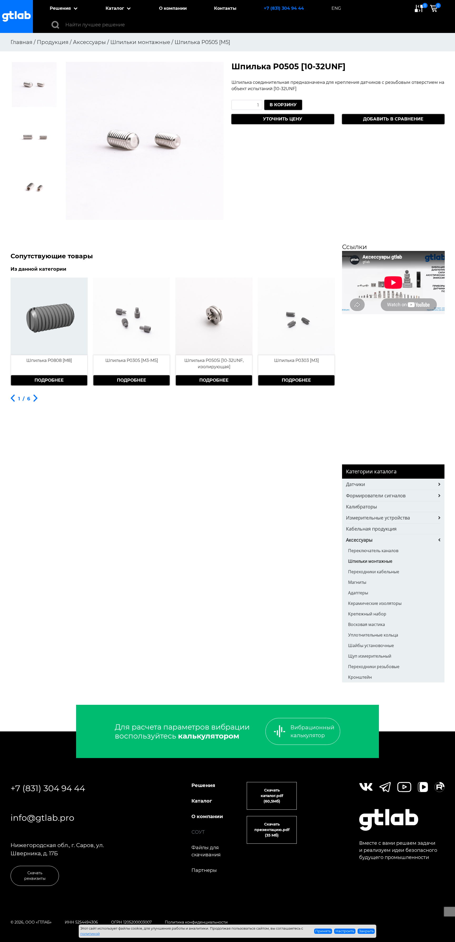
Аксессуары (359, 540)
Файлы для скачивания (206, 851)
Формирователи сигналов (375, 495)
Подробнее (49, 380)
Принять (323, 931)
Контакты (225, 8)
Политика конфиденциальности (196, 922)
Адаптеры (358, 593)
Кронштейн (360, 677)
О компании (173, 8)
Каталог (115, 8)
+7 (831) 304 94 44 (284, 8)
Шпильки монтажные (370, 561)
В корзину (283, 104)
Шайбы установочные (371, 645)
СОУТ (198, 832)
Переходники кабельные (373, 572)
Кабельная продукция (371, 529)
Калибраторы (361, 506)
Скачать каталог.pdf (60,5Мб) (272, 796)
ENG (336, 8)
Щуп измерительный (369, 656)
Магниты (357, 582)
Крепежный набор (367, 614)
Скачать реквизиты (35, 876)
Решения (60, 8)
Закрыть (366, 931)
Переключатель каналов (373, 550)
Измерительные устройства (378, 517)
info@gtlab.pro (42, 818)
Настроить (344, 931)
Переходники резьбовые (373, 666)
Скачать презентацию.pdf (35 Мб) (271, 830)
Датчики (355, 484)
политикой (90, 933)
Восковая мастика (366, 624)
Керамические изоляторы (375, 603)
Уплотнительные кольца (373, 635)
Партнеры (204, 870)
